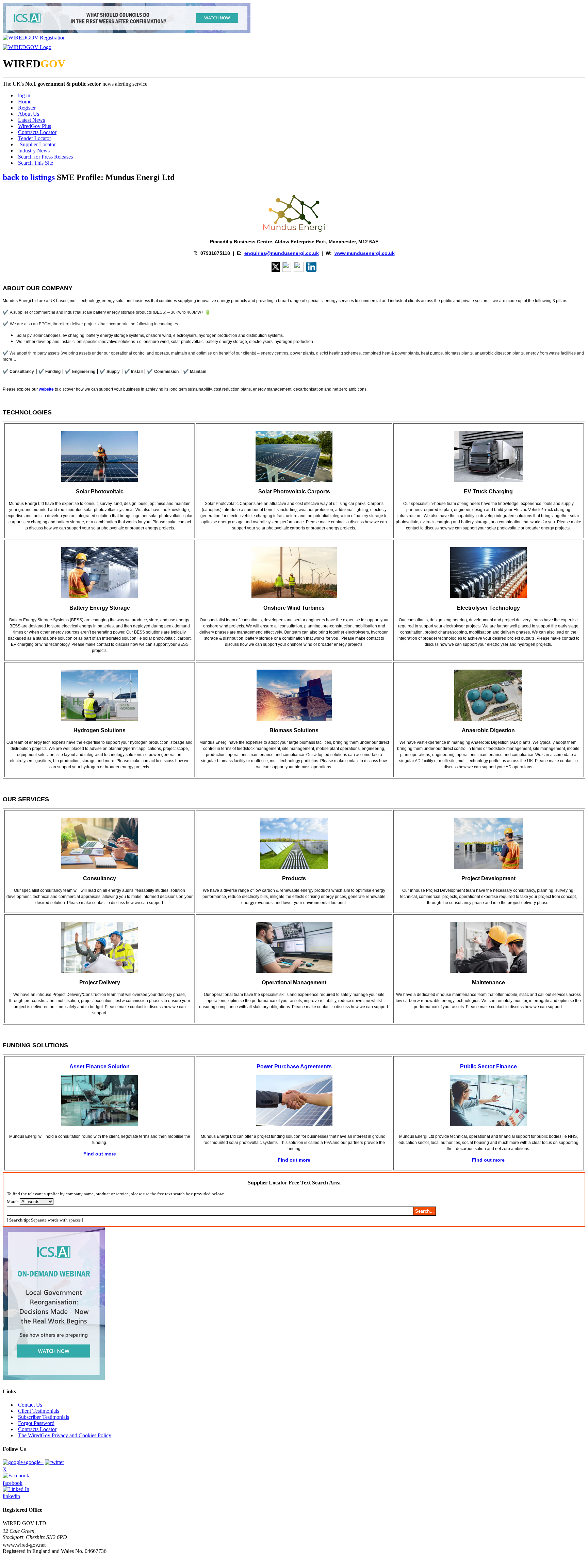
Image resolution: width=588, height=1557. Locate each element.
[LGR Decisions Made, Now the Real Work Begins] (126, 31)
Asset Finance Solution (99, 1066)
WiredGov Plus (34, 126)
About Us (28, 114)
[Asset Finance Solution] (99, 1124)
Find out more (99, 1154)
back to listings (29, 177)
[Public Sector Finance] (488, 1124)
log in (24, 95)
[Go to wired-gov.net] (27, 47)
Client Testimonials (38, 1411)
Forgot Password (36, 1423)
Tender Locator (34, 138)
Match (13, 1201)
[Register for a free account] (34, 37)
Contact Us (30, 1405)
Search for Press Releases (45, 157)
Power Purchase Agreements (294, 1066)
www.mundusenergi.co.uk (364, 253)
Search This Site (35, 163)
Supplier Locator (38, 144)
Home (24, 101)
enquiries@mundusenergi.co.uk (281, 253)
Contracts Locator (37, 132)
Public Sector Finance (488, 1066)
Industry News (34, 150)
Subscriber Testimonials (43, 1417)
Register (27, 108)
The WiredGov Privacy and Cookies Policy (64, 1435)
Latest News (31, 120)
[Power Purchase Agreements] (294, 1124)
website (46, 389)
